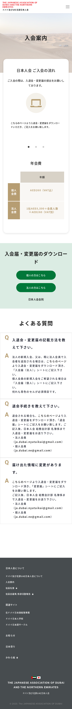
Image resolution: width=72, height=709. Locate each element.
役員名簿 (10, 588)
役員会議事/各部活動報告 (18, 594)
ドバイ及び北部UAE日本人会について (24, 576)
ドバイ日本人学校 (14, 618)
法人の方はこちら (36, 287)
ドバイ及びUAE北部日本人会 (16, 9)
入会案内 (10, 582)
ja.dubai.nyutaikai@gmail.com (38, 442)
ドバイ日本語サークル (17, 624)
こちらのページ (18, 123)
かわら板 (10, 657)
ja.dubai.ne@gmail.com (33, 450)
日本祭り (10, 646)
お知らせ (10, 635)
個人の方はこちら (36, 275)
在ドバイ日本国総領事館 (18, 612)
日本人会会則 (36, 299)
